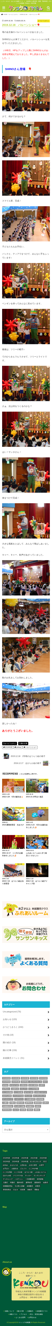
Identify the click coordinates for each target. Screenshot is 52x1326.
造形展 (22, 1110)
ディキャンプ (8, 1099)
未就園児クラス (42, 1311)
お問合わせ (32, 1317)
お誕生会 (15, 1089)
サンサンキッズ (39, 1096)
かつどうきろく (10, 743)
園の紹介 (9, 1042)
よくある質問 (20, 1317)
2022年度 (43, 1078)
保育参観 (40, 1099)
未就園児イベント (13, 1058)
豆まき (15, 1110)
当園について (9, 1311)
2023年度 (6, 1082)
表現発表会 (7, 1110)
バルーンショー (31, 747)
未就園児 (30, 1106)
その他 (8, 1035)
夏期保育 (38, 1103)
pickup (18, 747)
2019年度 (8, 747)
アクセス (24, 1314)
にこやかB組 (7, 1092)
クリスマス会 (18, 1096)
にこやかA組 (33, 1089)
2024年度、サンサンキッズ (31, 1082)
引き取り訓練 (20, 1106)
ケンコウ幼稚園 (24, 1322)
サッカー (28, 1096)
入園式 (5, 1103)
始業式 (45, 1103)
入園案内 (30, 1311)
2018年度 (6, 1078)
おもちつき (14, 1085)
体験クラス (13, 1314)
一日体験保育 (30, 1099)
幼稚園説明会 (8, 1106)
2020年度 (24, 1078)
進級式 (29, 1110)
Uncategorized (12, 1011)
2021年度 (34, 1078)
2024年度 (15, 1082)
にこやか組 (18, 1092)
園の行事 (24, 743)
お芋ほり (6, 1089)
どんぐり (23, 1089)
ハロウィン (19, 1099)
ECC (45, 1082)
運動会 (37, 1110)
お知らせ (10, 1019)
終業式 (37, 1106)
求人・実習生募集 (36, 1314)
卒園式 (12, 1103)
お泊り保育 (33, 1085)
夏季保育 (29, 1103)
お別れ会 (23, 1085)
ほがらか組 (7, 1096)
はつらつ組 (29, 1092)
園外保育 (20, 1103)
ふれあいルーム (40, 1092)
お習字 (41, 1085)
